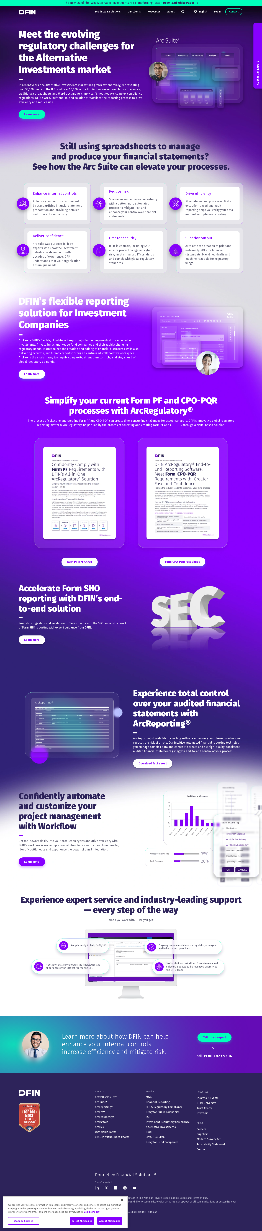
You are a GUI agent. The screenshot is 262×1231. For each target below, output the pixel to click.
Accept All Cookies (109, 1220)
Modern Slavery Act (209, 1139)
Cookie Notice (179, 1197)
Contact (233, 11)
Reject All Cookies (82, 1220)
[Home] (28, 12)
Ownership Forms (105, 1132)
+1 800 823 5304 (217, 1056)
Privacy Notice (162, 1197)
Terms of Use (199, 1197)
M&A (149, 1097)
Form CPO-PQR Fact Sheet (182, 561)
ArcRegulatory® (104, 1117)
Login (217, 11)
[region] (65, 1212)
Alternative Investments (161, 1127)
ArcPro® (100, 1112)
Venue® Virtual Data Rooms (112, 1137)
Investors (202, 1113)
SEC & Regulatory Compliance (164, 1107)
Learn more (32, 114)
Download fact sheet (153, 763)
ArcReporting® (104, 1107)
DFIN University (206, 1103)
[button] (257, 56)
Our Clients (134, 11)
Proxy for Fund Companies (162, 1142)
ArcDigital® (101, 1122)
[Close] (122, 1200)
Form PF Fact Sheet (79, 562)
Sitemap (152, 1212)
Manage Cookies (23, 1220)
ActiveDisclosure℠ (106, 1097)
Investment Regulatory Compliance (168, 1122)
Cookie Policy (91, 1212)
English (203, 11)
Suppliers (202, 1134)
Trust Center (204, 1108)
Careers (201, 1129)
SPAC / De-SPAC (155, 1137)
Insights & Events (208, 1098)
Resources (154, 11)
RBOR (149, 1132)
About (170, 11)
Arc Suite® (101, 1102)
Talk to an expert (214, 1037)
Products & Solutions (108, 11)
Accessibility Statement (211, 1144)
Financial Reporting (158, 1102)
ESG (148, 1117)
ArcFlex (99, 1127)
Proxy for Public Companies (162, 1112)
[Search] (183, 11)
